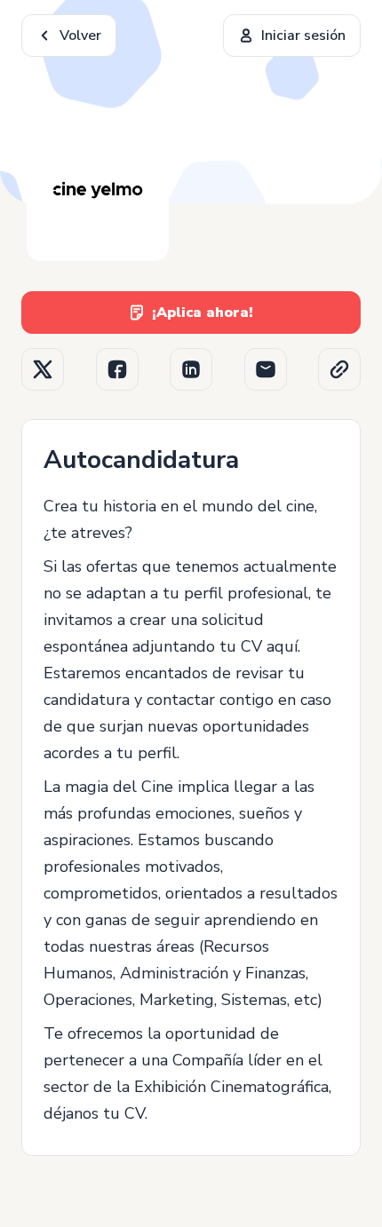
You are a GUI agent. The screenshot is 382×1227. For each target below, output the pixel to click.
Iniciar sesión (303, 35)
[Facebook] (117, 369)
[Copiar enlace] (339, 369)
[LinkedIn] (191, 369)
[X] (42, 369)
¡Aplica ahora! (202, 312)
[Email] (265, 369)
